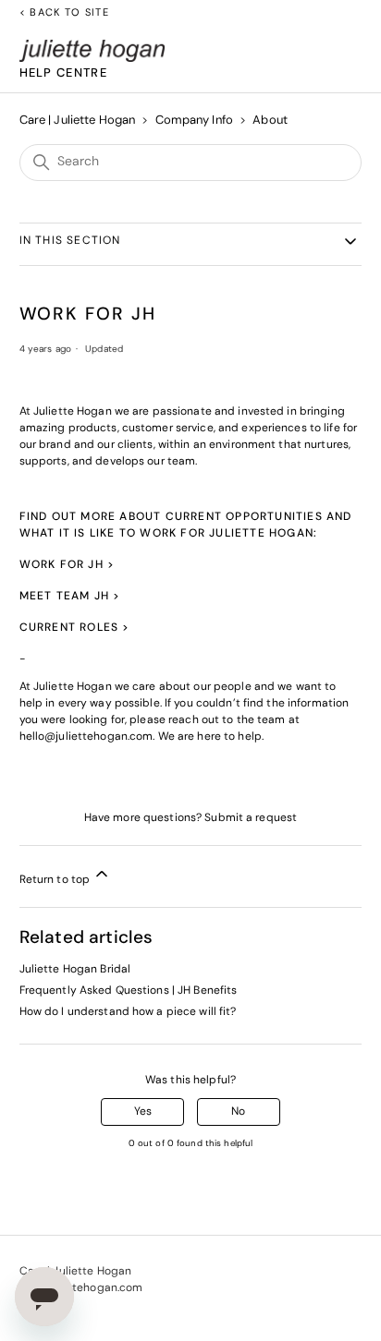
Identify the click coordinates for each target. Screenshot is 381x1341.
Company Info (196, 121)
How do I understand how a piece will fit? (128, 1012)
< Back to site (64, 13)
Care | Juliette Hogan (77, 121)
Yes (143, 1112)
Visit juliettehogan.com (81, 1288)
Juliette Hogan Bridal (75, 969)
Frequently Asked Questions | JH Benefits (128, 991)
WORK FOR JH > (67, 565)
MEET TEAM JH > (70, 596)
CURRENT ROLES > (74, 628)
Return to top (56, 880)
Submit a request (250, 818)
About (270, 121)
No (238, 1112)
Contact (41, 1305)
